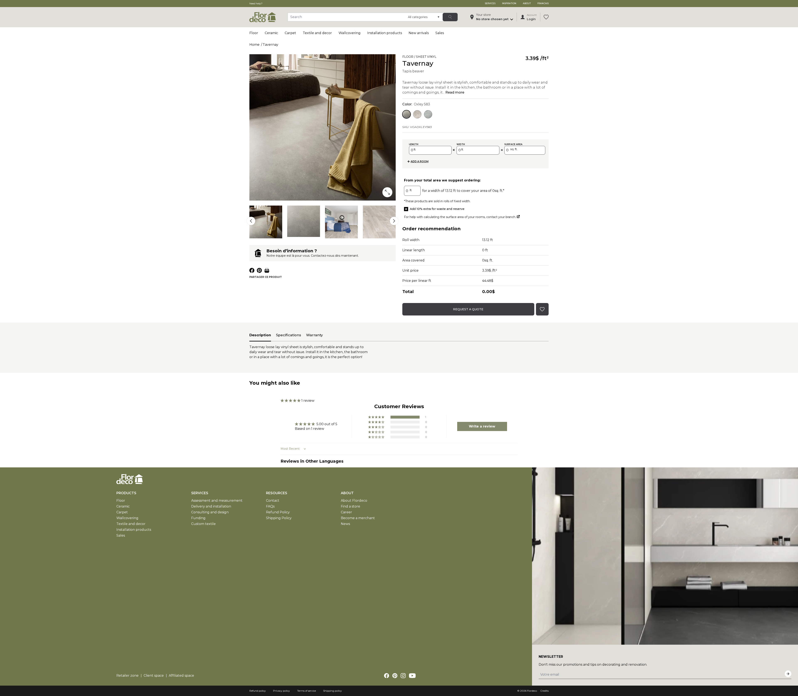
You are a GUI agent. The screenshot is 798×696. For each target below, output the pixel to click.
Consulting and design (210, 512)
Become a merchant (358, 518)
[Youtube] (412, 675)
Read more (454, 92)
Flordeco (532, 690)
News (345, 524)
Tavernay (270, 45)
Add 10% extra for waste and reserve (437, 209)
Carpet (290, 33)
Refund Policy (278, 512)
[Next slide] (394, 221)
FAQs (270, 506)
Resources (276, 493)
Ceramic (271, 33)
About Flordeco (354, 501)
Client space (154, 676)
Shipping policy (332, 690)
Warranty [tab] (314, 335)
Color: (416, 104)
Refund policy (257, 690)
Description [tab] (260, 335)
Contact (272, 501)
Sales (439, 33)
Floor (253, 33)
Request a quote (468, 309)
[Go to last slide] (251, 221)
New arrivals (419, 33)
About (527, 3)
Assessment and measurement (217, 501)
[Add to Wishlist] (442, 57)
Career (346, 512)
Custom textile (203, 524)
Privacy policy (281, 690)
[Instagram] (403, 675)
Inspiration (509, 3)
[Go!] (450, 17)
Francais (543, 3)
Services (490, 3)
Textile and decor (317, 33)
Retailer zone (127, 676)
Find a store (350, 506)
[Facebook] (386, 675)
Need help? (255, 3)
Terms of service (306, 690)
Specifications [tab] (288, 335)
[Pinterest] (394, 675)
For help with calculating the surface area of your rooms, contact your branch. (462, 217)
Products (126, 493)
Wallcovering (350, 33)
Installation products (384, 33)
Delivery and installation (211, 506)
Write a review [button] (482, 426)
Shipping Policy (279, 518)
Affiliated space (181, 676)
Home (254, 45)
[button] (291, 401)
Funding (198, 518)
